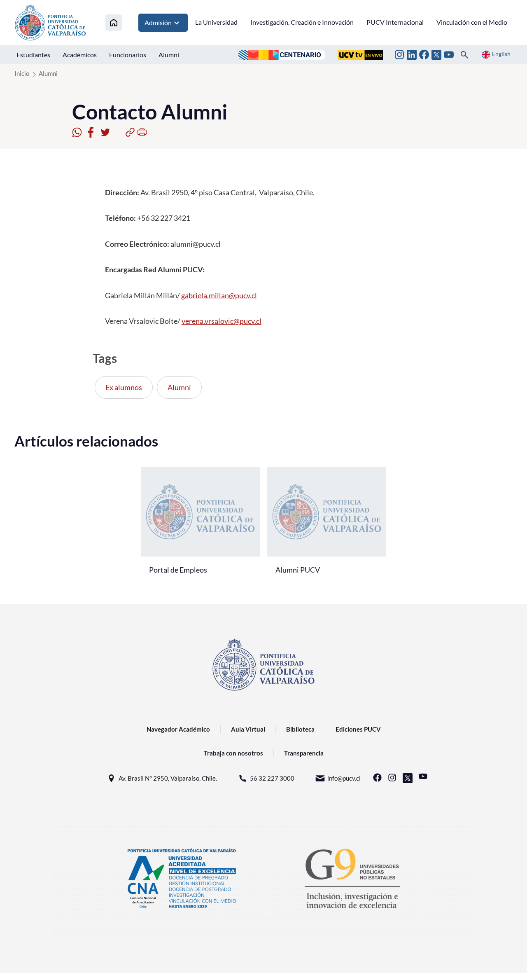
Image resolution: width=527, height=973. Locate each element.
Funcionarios (127, 54)
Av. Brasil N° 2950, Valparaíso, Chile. (168, 778)
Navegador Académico (178, 729)
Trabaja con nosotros (233, 753)
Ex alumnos (123, 387)
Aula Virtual (248, 729)
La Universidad (216, 22)
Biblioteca (300, 729)
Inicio (21, 73)
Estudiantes (33, 54)
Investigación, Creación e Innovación (302, 22)
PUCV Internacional (395, 22)
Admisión (158, 22)
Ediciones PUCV (358, 729)
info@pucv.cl (344, 778)
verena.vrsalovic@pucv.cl (221, 320)
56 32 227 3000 (272, 778)
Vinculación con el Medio (471, 22)
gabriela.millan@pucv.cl (219, 295)
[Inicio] (113, 22)
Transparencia (304, 753)
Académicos (80, 54)
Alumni (169, 54)
